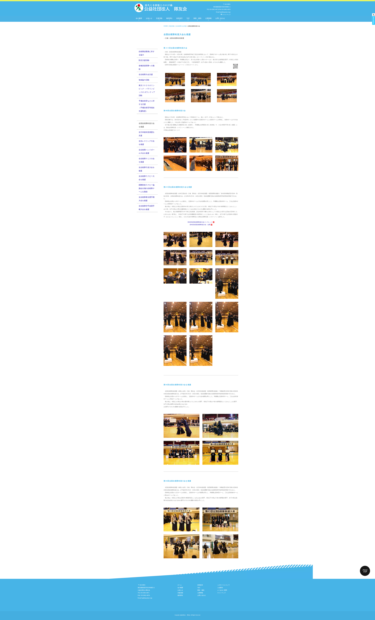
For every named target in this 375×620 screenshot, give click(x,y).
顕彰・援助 (197, 18)
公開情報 (208, 18)
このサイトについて (223, 585)
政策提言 (179, 18)
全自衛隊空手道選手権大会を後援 (146, 207)
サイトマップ (226, 14)
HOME (166, 26)
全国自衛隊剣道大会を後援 (146, 125)
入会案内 (220, 587)
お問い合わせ (220, 18)
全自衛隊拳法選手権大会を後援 (146, 199)
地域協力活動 (144, 80)
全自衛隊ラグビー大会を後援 (146, 178)
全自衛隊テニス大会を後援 (146, 160)
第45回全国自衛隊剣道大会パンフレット (200, 222)
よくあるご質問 (222, 590)
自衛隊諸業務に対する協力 (146, 53)
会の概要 (139, 18)
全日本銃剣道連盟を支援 (146, 134)
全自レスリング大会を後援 (146, 142)
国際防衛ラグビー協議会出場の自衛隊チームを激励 (146, 188)
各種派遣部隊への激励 (146, 67)
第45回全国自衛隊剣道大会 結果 (200, 224)
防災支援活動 (144, 60)
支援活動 (159, 18)
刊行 (188, 18)
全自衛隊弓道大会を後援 (146, 169)
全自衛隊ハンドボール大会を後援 (146, 151)
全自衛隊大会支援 (180, 26)
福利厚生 (169, 18)
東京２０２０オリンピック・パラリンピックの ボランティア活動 (147, 90)
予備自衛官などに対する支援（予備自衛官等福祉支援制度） (146, 106)
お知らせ (149, 18)
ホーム (180, 585)
